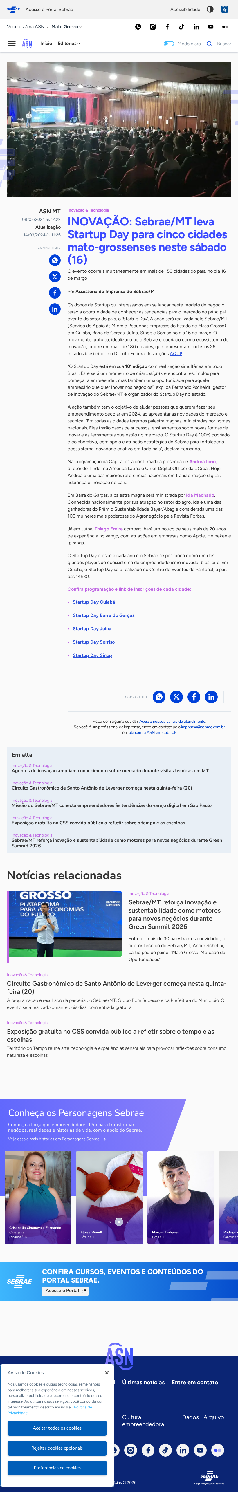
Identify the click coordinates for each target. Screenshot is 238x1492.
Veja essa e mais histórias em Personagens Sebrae (54, 1139)
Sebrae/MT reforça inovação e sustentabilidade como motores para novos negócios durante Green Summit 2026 (175, 914)
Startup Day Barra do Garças (103, 615)
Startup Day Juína (92, 628)
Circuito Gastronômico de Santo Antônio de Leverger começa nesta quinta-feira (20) (117, 988)
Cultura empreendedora (143, 1421)
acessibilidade (185, 9)
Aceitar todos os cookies (57, 1428)
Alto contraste (210, 9)
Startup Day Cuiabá (94, 602)
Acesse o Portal (62, 1290)
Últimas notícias (143, 1382)
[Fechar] (106, 1372)
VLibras (224, 9)
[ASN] (119, 1356)
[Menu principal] (11, 43)
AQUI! (176, 353)
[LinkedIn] (196, 26)
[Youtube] (211, 26)
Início (46, 43)
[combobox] (67, 27)
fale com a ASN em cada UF (151, 732)
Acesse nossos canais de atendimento (172, 721)
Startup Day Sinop (92, 655)
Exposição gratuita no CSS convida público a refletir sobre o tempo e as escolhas (110, 1035)
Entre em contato (195, 1382)
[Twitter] (55, 276)
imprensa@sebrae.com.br (203, 727)
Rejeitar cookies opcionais (57, 1448)
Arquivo (213, 1417)
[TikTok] (181, 26)
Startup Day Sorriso (94, 642)
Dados (190, 1417)
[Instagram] (152, 26)
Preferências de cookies (57, 1468)
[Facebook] (167, 26)
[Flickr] (225, 26)
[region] (57, 1425)
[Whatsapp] (138, 26)
